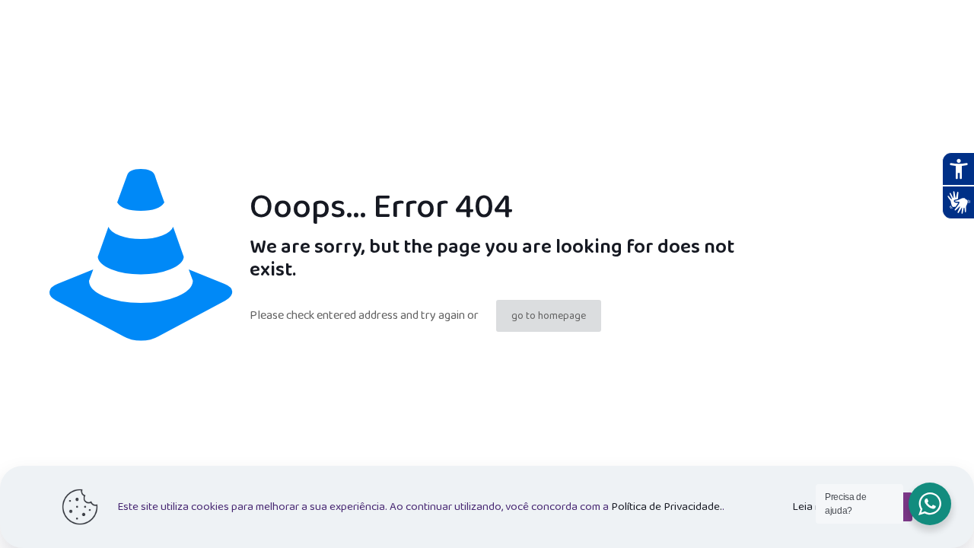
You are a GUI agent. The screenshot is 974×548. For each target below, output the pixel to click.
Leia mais (814, 507)
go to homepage (548, 315)
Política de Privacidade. (666, 507)
